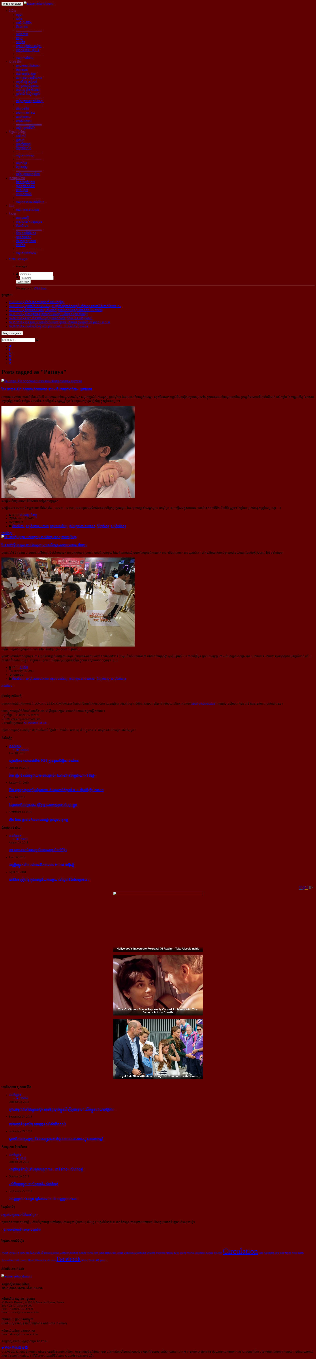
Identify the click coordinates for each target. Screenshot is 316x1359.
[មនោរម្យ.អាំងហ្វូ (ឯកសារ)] (39, 3)
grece (103, 1260)
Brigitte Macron (156, 1252)
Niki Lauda (117, 1252)
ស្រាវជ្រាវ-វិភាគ (17, 178)
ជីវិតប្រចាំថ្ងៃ (22, 108)
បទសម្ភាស (22, 190)
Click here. (40, 288)
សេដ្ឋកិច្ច (20, 42)
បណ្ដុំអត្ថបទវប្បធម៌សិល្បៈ (30, 101)
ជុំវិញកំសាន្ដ (103, 526)
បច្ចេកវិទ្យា (21, 162)
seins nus (24, 1252)
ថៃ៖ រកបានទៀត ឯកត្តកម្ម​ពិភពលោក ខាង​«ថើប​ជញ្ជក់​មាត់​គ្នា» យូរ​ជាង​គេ (46, 389)
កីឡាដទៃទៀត (23, 148)
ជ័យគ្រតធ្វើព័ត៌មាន (26, 233)
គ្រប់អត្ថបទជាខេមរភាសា (82, 526)
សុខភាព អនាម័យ (25, 112)
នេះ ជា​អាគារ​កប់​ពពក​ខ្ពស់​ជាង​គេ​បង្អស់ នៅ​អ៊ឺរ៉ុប (38, 850)
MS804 (218, 1252)
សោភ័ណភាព (23, 116)
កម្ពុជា (19, 14)
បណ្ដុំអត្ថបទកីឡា (25, 155)
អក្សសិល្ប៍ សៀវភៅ (26, 81)
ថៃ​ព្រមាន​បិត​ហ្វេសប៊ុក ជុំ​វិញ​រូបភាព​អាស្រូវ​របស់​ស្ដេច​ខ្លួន (43, 805)
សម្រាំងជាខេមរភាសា (37, 526)
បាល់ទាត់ (21, 136)
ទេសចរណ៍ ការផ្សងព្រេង (29, 221)
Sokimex (73, 1252)
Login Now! (23, 281)
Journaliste (7, 1260)
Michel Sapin (88, 1260)
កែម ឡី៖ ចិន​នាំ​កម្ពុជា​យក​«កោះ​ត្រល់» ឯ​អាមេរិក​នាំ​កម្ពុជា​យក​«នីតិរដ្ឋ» (52, 775)
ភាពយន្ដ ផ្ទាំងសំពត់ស (28, 89)
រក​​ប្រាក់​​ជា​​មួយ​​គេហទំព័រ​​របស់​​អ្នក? (19, 1214)
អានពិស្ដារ (6, 533)
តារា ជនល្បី (22, 217)
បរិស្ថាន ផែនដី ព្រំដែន (27, 50)
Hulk (17, 1260)
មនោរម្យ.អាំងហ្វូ (28, 514)
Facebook (69, 1258)
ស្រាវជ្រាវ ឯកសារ (25, 186)
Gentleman (49, 1260)
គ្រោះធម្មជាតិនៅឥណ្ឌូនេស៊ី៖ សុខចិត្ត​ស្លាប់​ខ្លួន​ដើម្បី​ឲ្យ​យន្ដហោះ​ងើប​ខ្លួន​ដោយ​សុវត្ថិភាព (61, 1109)
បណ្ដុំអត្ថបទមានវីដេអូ (27, 209)
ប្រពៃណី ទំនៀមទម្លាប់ (28, 93)
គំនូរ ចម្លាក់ (22, 69)
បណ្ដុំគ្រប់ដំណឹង (24, 57)
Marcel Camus (59, 1252)
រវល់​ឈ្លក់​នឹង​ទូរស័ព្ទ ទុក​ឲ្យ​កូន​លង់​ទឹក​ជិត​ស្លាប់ (37, 1124)
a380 (176, 1252)
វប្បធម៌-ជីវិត (15, 61)
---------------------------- (29, 30)
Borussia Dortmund (135, 1252)
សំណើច (20, 245)
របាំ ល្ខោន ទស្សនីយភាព (29, 77)
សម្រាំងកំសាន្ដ (118, 526)
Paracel (169, 1252)
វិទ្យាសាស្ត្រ (22, 166)
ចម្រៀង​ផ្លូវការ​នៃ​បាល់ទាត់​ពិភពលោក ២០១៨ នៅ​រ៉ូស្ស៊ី (41, 865)
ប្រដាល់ (20, 140)
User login (21, 259)
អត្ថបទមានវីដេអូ (58, 526)
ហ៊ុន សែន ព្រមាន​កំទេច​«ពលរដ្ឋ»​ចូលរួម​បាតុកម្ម (38, 819)
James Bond (27, 1260)
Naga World (187, 1252)
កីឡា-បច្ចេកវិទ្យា (17, 132)
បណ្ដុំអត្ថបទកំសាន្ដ (26, 252)
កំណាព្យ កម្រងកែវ (26, 241)
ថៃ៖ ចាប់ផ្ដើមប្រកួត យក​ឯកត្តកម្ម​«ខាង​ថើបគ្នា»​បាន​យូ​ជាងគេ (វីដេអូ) (43, 545)
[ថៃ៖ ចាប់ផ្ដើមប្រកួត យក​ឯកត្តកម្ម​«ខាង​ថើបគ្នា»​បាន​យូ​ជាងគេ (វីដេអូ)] (39, 537)
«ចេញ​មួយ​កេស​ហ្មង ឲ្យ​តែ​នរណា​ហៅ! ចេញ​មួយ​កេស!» (43, 1199)
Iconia (47, 1252)
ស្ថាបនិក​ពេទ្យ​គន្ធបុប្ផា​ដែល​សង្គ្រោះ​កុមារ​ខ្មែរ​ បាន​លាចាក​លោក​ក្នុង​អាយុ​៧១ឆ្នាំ (56, 1139)
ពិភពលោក (22, 26)
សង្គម (19, 38)
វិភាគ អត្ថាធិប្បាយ (25, 182)
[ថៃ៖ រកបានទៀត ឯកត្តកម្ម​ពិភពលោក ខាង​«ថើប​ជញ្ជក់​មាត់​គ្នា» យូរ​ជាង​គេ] (41, 381)
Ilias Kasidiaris (266, 1252)
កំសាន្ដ (12, 213)
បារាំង (19, 18)
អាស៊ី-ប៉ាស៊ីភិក (24, 22)
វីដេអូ (11, 205)
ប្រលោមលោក (23, 237)
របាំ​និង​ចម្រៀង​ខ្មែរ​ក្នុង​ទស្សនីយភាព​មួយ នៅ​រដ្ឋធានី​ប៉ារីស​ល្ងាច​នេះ (49, 879)
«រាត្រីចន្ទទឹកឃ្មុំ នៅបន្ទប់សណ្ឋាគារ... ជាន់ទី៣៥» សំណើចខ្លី (46, 1169)
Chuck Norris (86, 1252)
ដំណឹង (12, 10)
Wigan (4, 1252)
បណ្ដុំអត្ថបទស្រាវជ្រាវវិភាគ (30, 201)
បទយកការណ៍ (24, 194)
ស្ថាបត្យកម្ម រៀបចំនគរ (28, 65)
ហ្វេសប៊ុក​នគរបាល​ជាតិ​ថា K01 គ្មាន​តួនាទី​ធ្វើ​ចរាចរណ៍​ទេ (44, 760)
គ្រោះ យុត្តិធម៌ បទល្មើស (29, 46)
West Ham (298, 1252)
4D (97, 1260)
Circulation (240, 1251)
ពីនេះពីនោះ (22, 225)
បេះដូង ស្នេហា (23, 120)
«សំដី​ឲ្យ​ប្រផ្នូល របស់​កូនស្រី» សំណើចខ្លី (33, 1184)
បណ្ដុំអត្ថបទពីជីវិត (25, 128)
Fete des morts (283, 1252)
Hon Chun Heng (102, 1252)
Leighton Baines (204, 1252)
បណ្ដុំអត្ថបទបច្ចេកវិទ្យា (28, 174)
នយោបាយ (22, 34)
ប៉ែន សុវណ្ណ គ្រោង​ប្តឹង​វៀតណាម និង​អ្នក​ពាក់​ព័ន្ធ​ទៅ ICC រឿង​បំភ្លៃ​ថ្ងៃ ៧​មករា (56, 790)
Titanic (39, 1260)
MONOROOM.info (203, 703)
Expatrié (36, 1252)
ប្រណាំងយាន (23, 144)
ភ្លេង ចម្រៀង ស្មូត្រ (26, 73)
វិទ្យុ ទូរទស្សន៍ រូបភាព (27, 85)
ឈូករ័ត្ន (24, 667)
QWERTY (14, 1252)
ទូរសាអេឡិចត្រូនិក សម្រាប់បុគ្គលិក (22, 1229)
